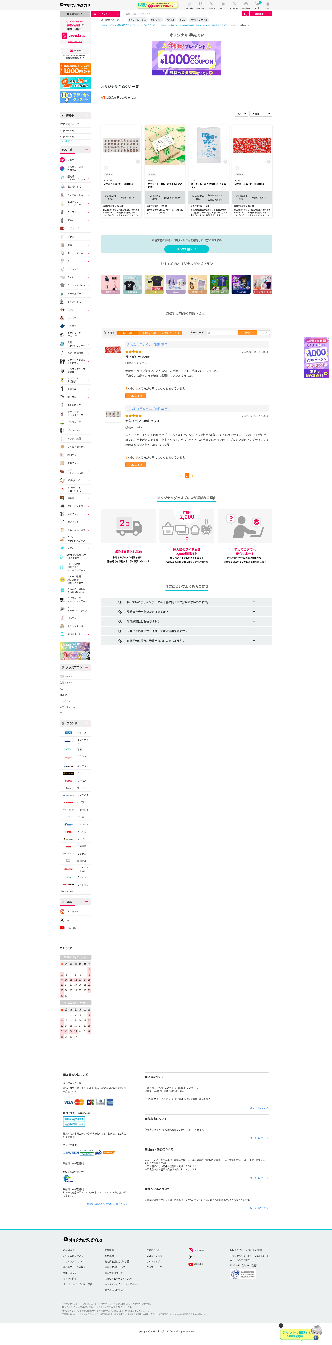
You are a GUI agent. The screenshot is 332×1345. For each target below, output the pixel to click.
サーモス (81, 780)
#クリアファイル (199, 19)
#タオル (170, 19)
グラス (70, 236)
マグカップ (73, 228)
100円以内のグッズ (69, 124)
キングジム (83, 766)
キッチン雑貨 (74, 438)
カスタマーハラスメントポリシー (122, 1284)
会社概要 (109, 1250)
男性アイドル (66, 676)
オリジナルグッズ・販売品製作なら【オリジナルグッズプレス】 (128, 25)
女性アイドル (66, 682)
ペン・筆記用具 (75, 352)
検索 (247, 332)
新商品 (70, 159)
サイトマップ (153, 1261)
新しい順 (127, 333)
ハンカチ (71, 326)
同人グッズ (73, 617)
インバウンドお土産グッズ (74, 489)
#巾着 (182, 19)
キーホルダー (74, 293)
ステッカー (73, 317)
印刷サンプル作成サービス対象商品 (77, 556)
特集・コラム (70, 1272)
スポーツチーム (67, 706)
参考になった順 (170, 333)
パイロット (83, 824)
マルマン (81, 838)
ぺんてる (81, 831)
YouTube (71, 927)
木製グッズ (73, 462)
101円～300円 (67, 130)
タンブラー (73, 212)
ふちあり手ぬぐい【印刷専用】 (148, 408)
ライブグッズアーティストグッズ (77, 600)
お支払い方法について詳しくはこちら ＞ (107, 1204)
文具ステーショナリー (76, 344)
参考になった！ (135, 395)
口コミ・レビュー (155, 1255)
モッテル (81, 853)
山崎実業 (81, 860)
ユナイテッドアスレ (83, 869)
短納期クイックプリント (76, 178)
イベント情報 (70, 1278)
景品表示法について (115, 1289)
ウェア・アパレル (76, 285)
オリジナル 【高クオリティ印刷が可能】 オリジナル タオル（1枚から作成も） (193, 25)
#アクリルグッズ (137, 19)
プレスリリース (154, 1267)
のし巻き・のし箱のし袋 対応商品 (76, 590)
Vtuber (63, 694)
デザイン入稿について (74, 1261)
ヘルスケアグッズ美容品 (76, 371)
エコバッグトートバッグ (74, 203)
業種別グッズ (74, 634)
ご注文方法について (73, 1255)
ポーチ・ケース (75, 252)
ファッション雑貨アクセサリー (76, 361)
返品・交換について (115, 1267)
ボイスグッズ (74, 301)
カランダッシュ (83, 758)
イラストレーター (69, 700)
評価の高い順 (149, 333)
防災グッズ (73, 513)
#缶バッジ (156, 19)
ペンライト (73, 269)
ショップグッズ (75, 625)
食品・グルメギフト (77, 530)
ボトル (70, 220)
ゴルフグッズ (74, 422)
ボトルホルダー (75, 404)
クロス (80, 773)
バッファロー (66, 891)
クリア (263, 332)
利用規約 (109, 1255)
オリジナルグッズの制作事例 (77, 1284)
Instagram (72, 911)
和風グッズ (73, 454)
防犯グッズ (73, 522)
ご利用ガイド (70, 1250)
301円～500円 (67, 136)
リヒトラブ (83, 884)
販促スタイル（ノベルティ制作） (246, 1250)
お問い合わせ (153, 1250)
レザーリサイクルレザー (76, 471)
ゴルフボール (74, 430)
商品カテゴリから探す (74, 1267)
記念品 (70, 497)
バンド (63, 688)
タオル (70, 277)
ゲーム (63, 713)
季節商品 (71, 388)
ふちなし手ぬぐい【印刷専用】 (148, 344)
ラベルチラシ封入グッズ (76, 539)
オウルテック (83, 741)
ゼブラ (80, 802)
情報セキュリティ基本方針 (118, 1278)
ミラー (70, 260)
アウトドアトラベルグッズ (75, 413)
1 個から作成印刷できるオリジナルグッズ (76, 567)
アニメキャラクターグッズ (77, 609)
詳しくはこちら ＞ (259, 1107)
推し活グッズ (74, 186)
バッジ (70, 309)
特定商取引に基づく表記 (117, 1261)
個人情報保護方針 (114, 1272)
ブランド (71, 547)
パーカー (81, 817)
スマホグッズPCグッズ (74, 335)
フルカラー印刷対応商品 (75, 168)
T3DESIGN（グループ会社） (244, 1265)
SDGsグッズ (73, 480)
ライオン (81, 877)
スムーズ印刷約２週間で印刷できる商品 (75, 579)
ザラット (81, 787)
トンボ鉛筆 (83, 809)
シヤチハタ (83, 795)
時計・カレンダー (76, 505)
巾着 (69, 244)
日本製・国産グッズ (77, 446)
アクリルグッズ (75, 194)
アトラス (81, 732)
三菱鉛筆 (81, 846)
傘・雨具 (71, 396)
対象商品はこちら (75, 41)
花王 (79, 749)
